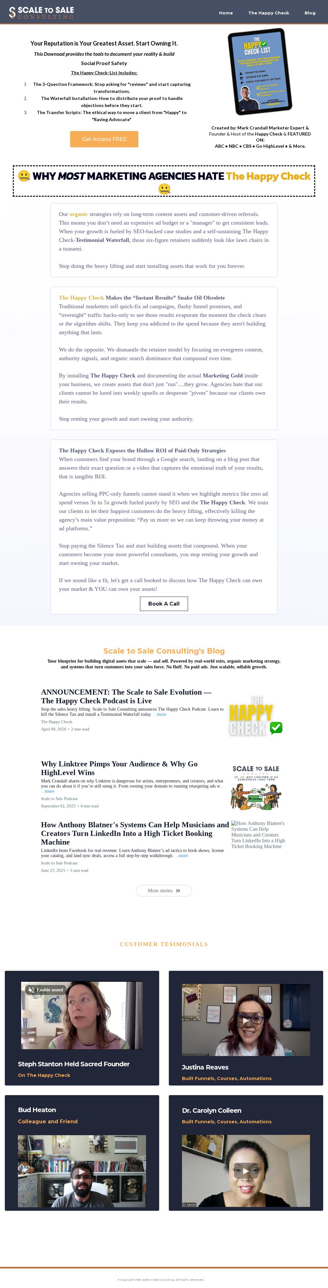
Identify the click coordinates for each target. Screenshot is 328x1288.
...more (159, 714)
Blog (310, 12)
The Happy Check (268, 12)
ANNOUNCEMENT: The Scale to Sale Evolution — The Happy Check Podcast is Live (126, 696)
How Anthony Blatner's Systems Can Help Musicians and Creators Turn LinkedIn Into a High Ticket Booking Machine (135, 833)
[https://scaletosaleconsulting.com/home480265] (41, 13)
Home (226, 12)
